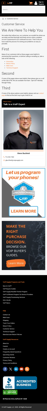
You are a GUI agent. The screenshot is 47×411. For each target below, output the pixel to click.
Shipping (6, 320)
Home (3, 19)
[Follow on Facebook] (5, 369)
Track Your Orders (9, 323)
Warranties (9, 61)
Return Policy (10, 63)
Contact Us (6, 315)
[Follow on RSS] (27, 369)
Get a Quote (7, 300)
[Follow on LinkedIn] (16, 369)
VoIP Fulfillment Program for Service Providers (18, 294)
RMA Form (9, 66)
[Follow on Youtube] (21, 369)
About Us (6, 343)
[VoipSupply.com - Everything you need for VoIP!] (9, 3)
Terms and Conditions (10, 363)
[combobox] (23, 9)
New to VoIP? (7, 286)
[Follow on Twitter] (10, 369)
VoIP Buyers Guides (9, 289)
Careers (5, 346)
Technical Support (12, 68)
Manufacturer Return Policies (12, 334)
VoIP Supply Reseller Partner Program (15, 291)
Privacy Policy (7, 360)
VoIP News (6, 303)
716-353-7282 (9, 157)
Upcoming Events (8, 355)
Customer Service (8, 329)
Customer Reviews (9, 357)
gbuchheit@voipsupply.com (14, 160)
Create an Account (9, 349)
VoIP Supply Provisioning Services (14, 297)
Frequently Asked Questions (12, 352)
